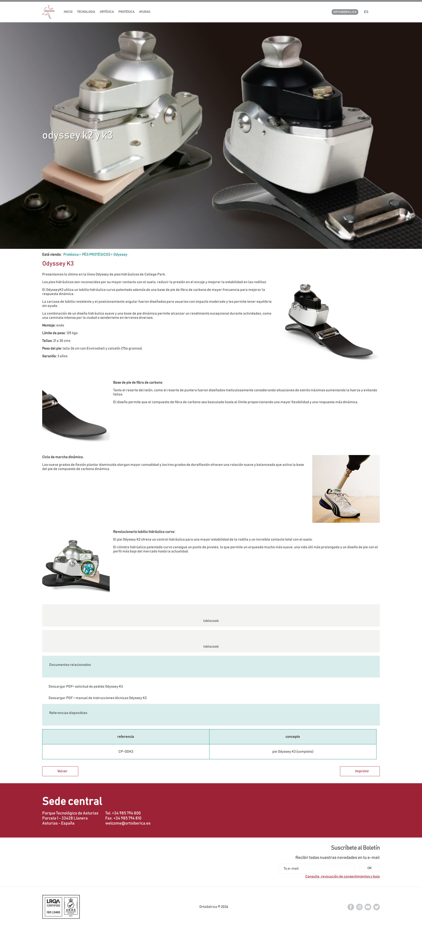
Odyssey (120, 254)
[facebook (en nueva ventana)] (350, 907)
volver (62, 771)
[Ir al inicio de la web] (48, 17)
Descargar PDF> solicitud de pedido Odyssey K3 (86, 686)
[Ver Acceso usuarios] (378, 11)
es (367, 12)
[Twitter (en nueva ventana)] (376, 907)
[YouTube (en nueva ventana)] (368, 907)
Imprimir (362, 771)
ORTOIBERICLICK (345, 12)
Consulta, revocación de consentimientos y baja (342, 876)
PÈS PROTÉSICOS (96, 254)
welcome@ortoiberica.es (128, 823)
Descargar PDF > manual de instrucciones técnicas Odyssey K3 (98, 698)
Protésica (71, 254)
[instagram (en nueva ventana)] (359, 907)
